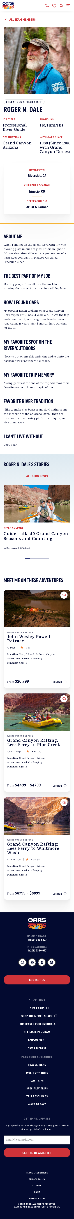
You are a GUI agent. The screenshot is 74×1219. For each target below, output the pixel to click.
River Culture (14, 527)
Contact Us (37, 979)
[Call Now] (47, 5)
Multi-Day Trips (37, 1072)
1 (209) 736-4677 (37, 950)
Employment (37, 1039)
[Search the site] (61, 5)
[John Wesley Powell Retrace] (37, 608)
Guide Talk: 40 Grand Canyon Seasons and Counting (36, 537)
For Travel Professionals (37, 1023)
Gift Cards (37, 1008)
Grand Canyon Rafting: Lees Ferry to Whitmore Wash (33, 849)
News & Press (37, 1047)
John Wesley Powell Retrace (28, 639)
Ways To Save (37, 1104)
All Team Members (22, 19)
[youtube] (32, 962)
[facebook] (42, 962)
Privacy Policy (37, 1179)
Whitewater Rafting (20, 632)
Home (37, 1192)
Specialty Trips (37, 1088)
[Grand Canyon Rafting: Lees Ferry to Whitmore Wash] (37, 816)
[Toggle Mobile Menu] (68, 5)
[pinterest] (51, 962)
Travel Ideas (37, 1064)
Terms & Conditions (37, 1173)
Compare (57, 682)
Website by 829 (37, 1198)
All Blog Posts (37, 476)
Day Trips (37, 1080)
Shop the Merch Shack (37, 1016)
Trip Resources (37, 1096)
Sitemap (37, 1186)
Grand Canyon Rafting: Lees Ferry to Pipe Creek (33, 743)
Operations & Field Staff (24, 102)
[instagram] (22, 962)
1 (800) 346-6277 (37, 939)
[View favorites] (54, 5)
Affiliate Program (37, 1031)
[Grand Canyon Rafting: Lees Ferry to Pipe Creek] (37, 712)
